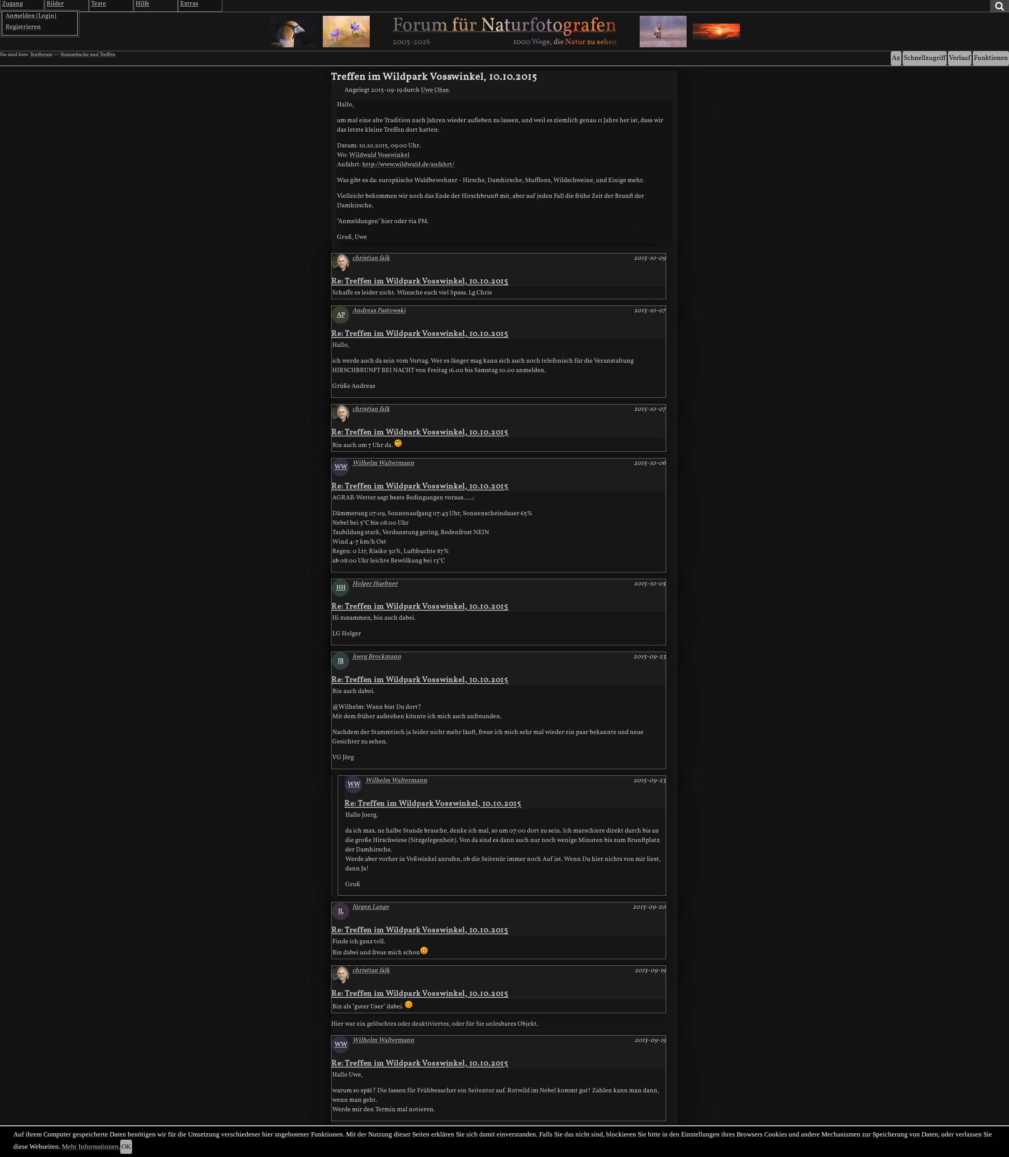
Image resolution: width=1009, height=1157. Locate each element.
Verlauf (959, 58)
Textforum (41, 54)
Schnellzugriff (925, 58)
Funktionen (991, 58)
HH (341, 587)
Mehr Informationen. (91, 1146)
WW (341, 467)
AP (341, 315)
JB (341, 661)
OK (126, 1146)
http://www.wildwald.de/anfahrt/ (408, 164)
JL (341, 911)
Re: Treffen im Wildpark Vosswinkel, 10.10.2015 (419, 281)
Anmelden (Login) (31, 16)
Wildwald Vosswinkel (379, 155)
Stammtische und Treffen (87, 54)
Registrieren (23, 27)
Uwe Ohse (435, 90)
